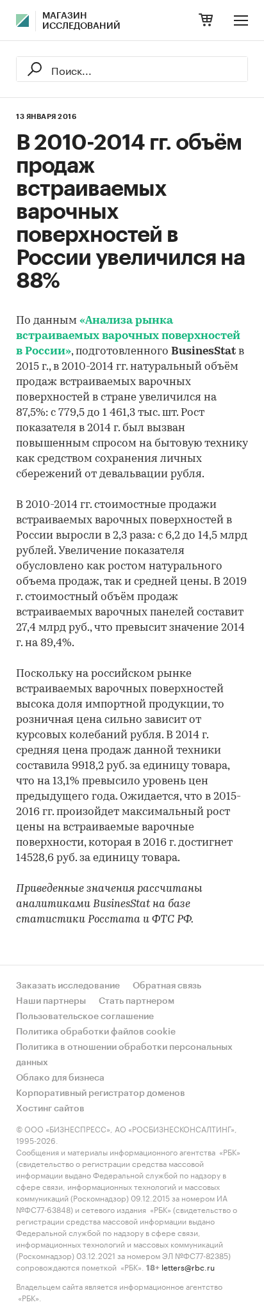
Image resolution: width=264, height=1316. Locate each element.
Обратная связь (167, 985)
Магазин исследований (81, 21)
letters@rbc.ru (188, 1266)
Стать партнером (136, 1001)
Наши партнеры (51, 1001)
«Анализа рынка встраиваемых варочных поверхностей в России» (128, 336)
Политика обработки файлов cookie (96, 1031)
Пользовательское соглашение (85, 1016)
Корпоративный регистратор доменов (100, 1093)
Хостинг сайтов (50, 1108)
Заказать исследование (68, 985)
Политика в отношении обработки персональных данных (124, 1055)
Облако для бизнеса (60, 1078)
